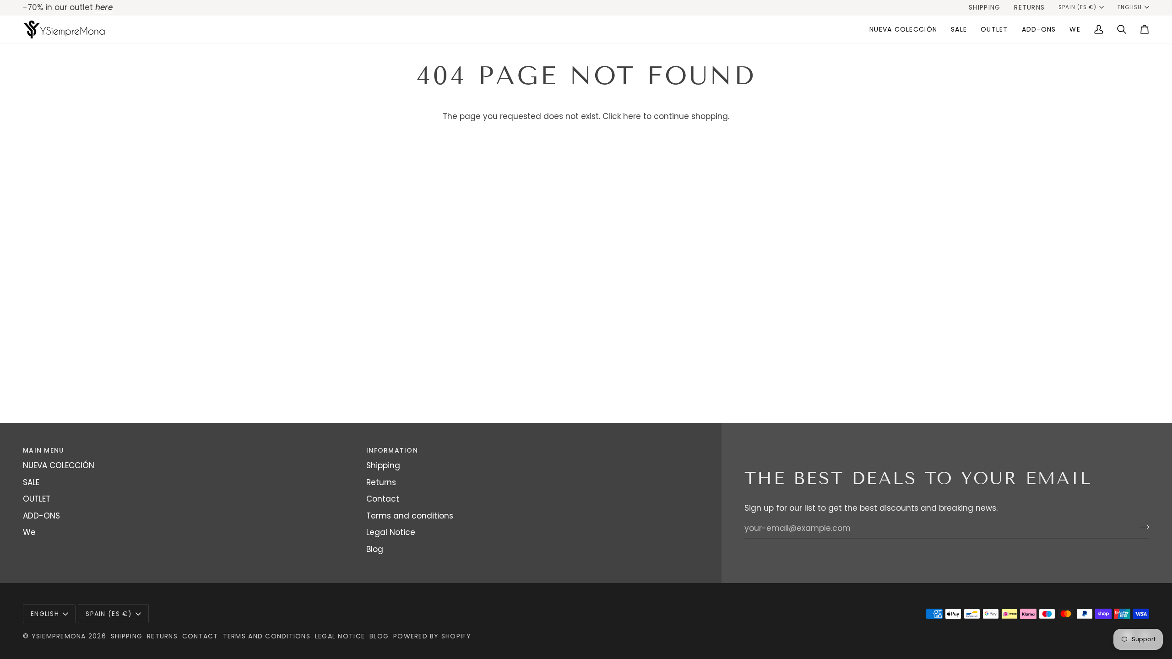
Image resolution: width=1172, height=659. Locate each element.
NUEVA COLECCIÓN (58, 465)
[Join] (1141, 527)
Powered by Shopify (432, 636)
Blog (374, 549)
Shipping (383, 465)
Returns (381, 482)
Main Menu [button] (43, 450)
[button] (959, 29)
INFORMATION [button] (392, 450)
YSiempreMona (59, 636)
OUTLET (36, 498)
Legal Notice (390, 532)
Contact (382, 498)
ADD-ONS (41, 515)
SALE (31, 482)
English (1130, 7)
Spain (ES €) (1077, 7)
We (29, 532)
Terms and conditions (409, 515)
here (632, 116)
